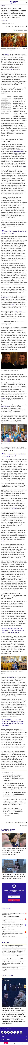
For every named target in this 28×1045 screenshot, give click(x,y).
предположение (5, 406)
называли (8, 388)
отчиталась (6, 54)
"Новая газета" (10, 677)
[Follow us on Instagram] (11, 1032)
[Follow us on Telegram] (14, 1032)
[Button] (9, 26)
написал (13, 304)
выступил (18, 311)
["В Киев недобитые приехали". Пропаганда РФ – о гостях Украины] (14, 992)
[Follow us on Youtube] (8, 1032)
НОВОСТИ (5, 943)
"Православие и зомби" (19, 151)
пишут (10, 69)
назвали (3, 398)
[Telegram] (14, 1043)
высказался (4, 297)
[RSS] (18, 1032)
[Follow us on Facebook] (2, 1032)
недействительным (6, 540)
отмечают (14, 508)
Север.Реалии (4, 20)
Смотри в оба (7, 976)
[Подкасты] (21, 1032)
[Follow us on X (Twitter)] (5, 1032)
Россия (3, 6)
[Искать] (22, 1043)
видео (24, 166)
